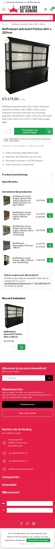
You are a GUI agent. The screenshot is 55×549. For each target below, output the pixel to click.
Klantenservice (27, 404)
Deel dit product (35, 146)
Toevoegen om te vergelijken (13, 146)
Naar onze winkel (27, 413)
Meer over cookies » (28, 544)
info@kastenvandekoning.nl (17, 283)
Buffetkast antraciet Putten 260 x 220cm (28, 24)
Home (4, 24)
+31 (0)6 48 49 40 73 (17, 453)
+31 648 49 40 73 (42, 283)
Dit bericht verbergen (38, 540)
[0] (51, 9)
